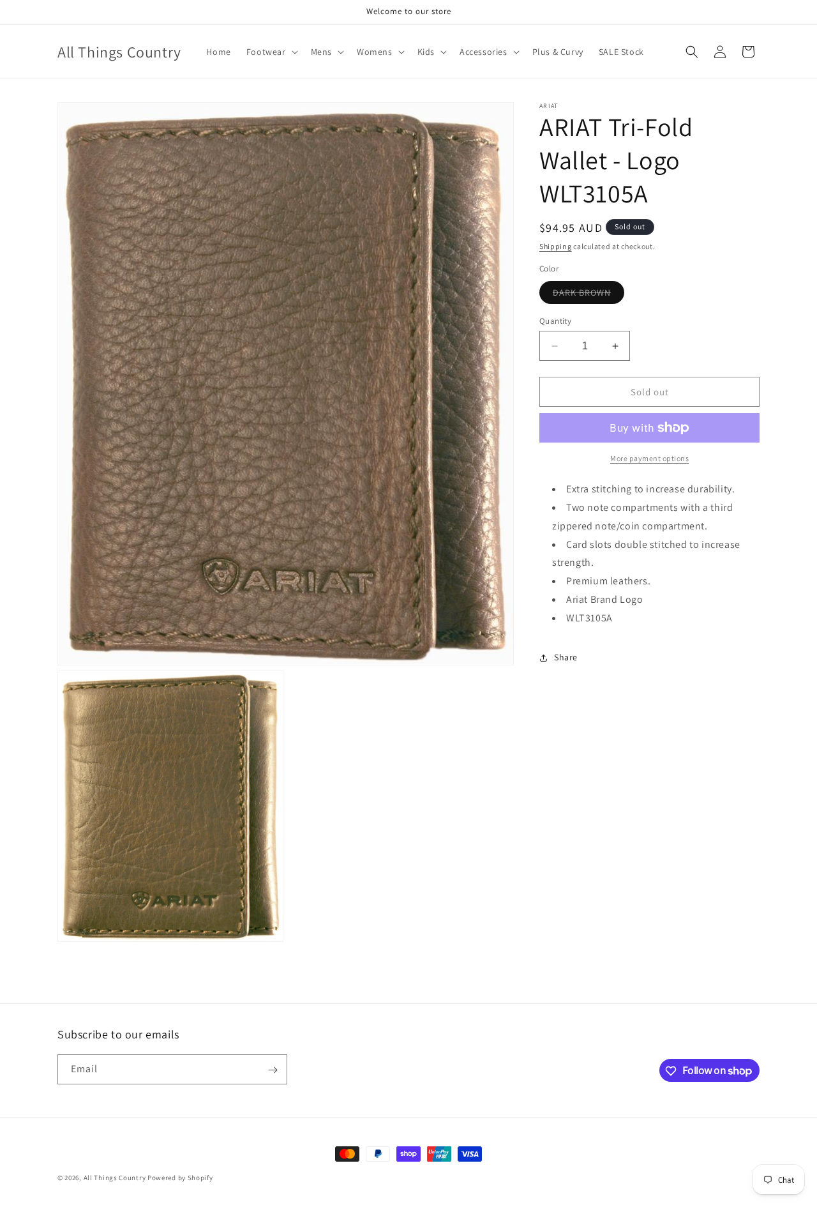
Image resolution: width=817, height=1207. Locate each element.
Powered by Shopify (180, 1177)
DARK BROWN (588, 295)
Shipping (555, 246)
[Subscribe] (273, 1070)
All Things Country (115, 1177)
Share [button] (566, 657)
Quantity (555, 320)
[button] (271, 51)
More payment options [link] (649, 458)
